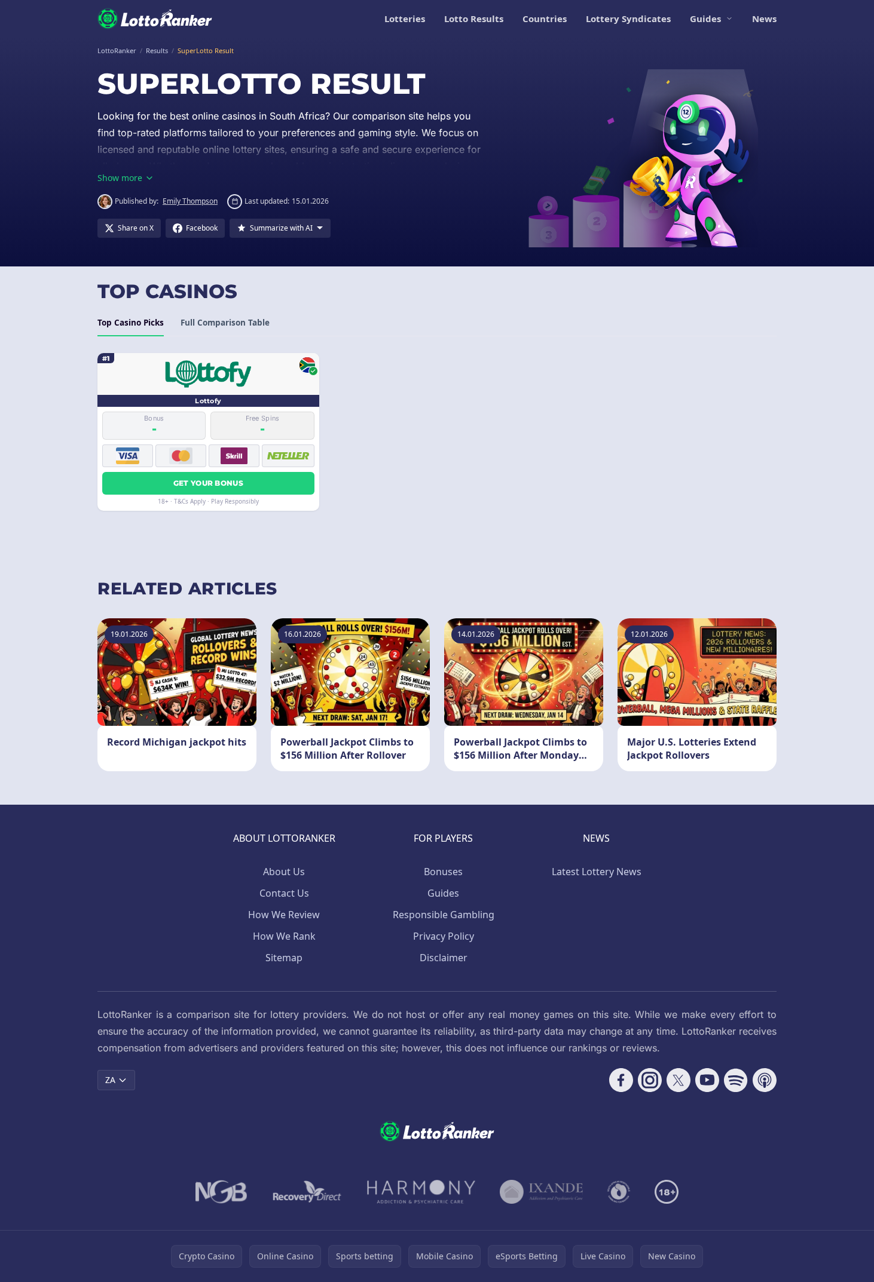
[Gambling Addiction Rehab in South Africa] (421, 1192)
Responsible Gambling (443, 914)
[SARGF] (619, 1192)
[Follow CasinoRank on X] (678, 1080)
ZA (110, 1079)
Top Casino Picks (130, 322)
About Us (284, 871)
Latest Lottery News (596, 871)
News (764, 18)
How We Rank (284, 936)
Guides (705, 18)
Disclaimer (443, 957)
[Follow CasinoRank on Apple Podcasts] (765, 1080)
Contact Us (284, 893)
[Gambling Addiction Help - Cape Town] (541, 1192)
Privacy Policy (443, 936)
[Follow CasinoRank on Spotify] (736, 1080)
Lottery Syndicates (628, 18)
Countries (544, 18)
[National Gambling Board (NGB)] (221, 1192)
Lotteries (404, 18)
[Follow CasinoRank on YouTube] (707, 1080)
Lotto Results (473, 18)
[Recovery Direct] (307, 1192)
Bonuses (443, 871)
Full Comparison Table (225, 322)
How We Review (284, 914)
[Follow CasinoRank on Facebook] (621, 1080)
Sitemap (283, 957)
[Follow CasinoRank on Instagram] (650, 1080)
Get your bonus (208, 483)
